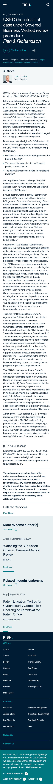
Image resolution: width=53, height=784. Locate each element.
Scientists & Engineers (37, 707)
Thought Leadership (29, 59)
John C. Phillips (20, 76)
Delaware (7, 680)
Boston (6, 661)
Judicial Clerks (9, 713)
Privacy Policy (13, 757)
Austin (6, 655)
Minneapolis (8, 692)
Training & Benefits (36, 720)
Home (5, 59)
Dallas (5, 674)
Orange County (34, 661)
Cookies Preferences (13, 773)
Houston (6, 686)
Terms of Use (30, 757)
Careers (7, 701)
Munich (31, 649)
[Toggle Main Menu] (5, 5)
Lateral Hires (8, 726)
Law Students (9, 720)
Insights (14, 59)
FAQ (30, 726)
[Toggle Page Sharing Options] (33, 51)
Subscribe (18, 50)
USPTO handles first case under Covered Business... (24, 61)
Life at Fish (7, 707)
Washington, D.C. (35, 686)
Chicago (6, 668)
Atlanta (6, 649)
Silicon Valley (33, 680)
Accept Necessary (12, 779)
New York (32, 655)
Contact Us (8, 743)
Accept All (33, 779)
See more (8, 529)
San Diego (32, 668)
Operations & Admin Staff (38, 713)
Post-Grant (8, 513)
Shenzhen (32, 674)
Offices (6, 643)
